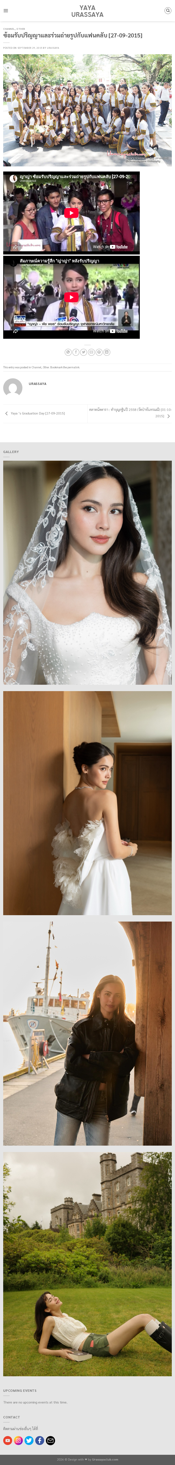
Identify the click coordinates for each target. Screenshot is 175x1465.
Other (20, 28)
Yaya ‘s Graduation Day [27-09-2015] (37, 413)
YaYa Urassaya (87, 10)
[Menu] (5, 10)
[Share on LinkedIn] (106, 352)
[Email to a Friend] (91, 352)
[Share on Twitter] (83, 352)
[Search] (168, 10)
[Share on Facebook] (75, 352)
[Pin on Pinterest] (99, 352)
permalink (73, 367)
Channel (9, 28)
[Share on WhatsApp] (68, 352)
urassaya (53, 47)
